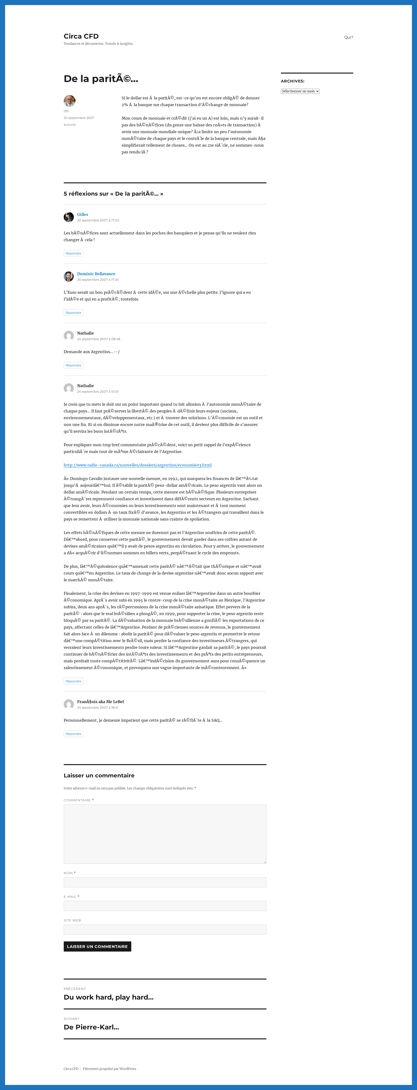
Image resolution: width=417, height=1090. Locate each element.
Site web (72, 920)
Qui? (348, 37)
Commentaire (79, 800)
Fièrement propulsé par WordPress (109, 1069)
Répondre (73, 253)
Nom (70, 873)
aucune (70, 124)
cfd (66, 111)
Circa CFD (81, 36)
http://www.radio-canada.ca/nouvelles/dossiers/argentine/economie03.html (138, 465)
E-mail (72, 897)
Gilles (82, 214)
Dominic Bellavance (96, 273)
